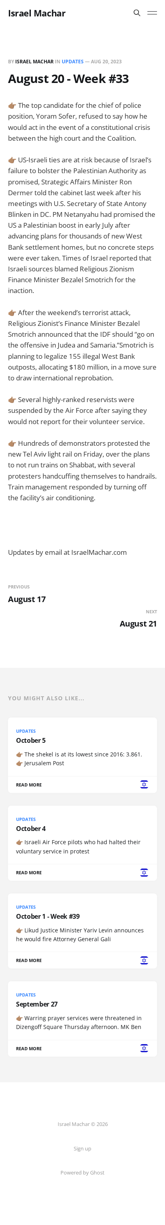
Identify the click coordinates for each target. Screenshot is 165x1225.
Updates (73, 61)
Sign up (82, 1148)
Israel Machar (36, 12)
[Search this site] (137, 13)
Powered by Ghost (82, 1172)
